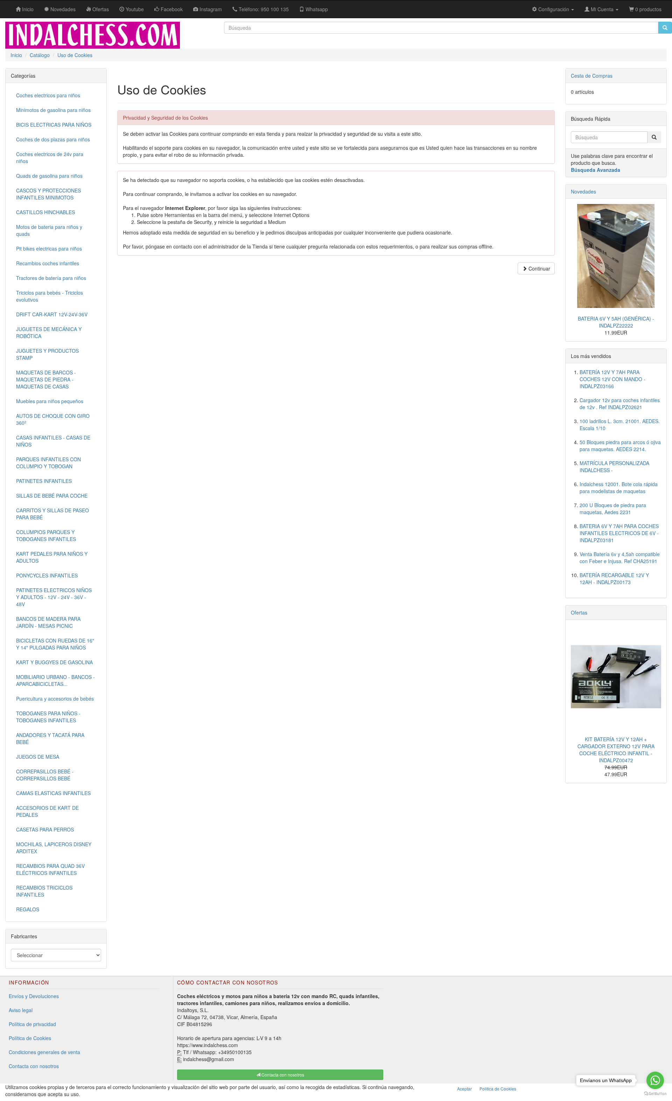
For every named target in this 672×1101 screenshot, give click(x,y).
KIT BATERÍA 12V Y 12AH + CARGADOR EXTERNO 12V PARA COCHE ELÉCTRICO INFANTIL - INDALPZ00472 (616, 750)
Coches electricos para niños (48, 95)
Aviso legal (21, 1010)
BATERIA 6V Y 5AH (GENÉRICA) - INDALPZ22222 (616, 322)
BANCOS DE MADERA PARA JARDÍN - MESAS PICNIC (48, 622)
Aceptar (464, 1089)
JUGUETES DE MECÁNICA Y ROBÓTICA (49, 332)
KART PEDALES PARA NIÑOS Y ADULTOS (52, 557)
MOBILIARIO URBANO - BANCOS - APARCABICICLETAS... (55, 680)
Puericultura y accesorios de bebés (55, 698)
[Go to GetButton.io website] (655, 1094)
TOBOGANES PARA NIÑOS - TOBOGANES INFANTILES (48, 717)
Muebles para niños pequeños (49, 401)
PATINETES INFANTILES (44, 480)
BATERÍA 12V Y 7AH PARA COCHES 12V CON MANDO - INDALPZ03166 (612, 379)
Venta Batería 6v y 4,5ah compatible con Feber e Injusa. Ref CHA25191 (620, 557)
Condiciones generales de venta (44, 1052)
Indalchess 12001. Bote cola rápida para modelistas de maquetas (619, 488)
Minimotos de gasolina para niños (53, 109)
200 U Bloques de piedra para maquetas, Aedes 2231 (613, 509)
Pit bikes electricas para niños (49, 248)
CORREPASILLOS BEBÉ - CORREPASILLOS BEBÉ (45, 775)
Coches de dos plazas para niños (53, 139)
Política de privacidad (32, 1024)
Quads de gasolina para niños (49, 175)
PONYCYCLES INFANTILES (47, 575)
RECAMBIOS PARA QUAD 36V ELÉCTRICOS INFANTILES (50, 869)
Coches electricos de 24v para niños (49, 157)
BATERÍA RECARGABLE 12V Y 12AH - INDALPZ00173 (614, 578)
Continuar (538, 268)
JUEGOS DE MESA (37, 756)
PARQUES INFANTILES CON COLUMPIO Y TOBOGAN (48, 463)
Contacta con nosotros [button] (282, 1075)
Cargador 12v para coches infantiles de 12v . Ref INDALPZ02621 (620, 404)
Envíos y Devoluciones (34, 996)
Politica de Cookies (497, 1089)
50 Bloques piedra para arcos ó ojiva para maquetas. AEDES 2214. (620, 446)
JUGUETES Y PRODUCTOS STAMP (47, 354)
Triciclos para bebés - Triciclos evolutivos (49, 296)
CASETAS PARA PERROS (45, 829)
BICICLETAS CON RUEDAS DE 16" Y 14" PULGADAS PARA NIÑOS (55, 644)
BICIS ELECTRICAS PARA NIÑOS (53, 124)
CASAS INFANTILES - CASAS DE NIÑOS (53, 441)
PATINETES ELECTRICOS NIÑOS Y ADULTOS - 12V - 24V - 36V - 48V (54, 597)
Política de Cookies (30, 1038)
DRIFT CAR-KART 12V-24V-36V (52, 314)
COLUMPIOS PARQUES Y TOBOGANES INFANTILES (46, 535)
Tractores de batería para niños (51, 277)
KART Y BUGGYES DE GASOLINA (54, 662)
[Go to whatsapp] (655, 1080)
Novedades (583, 191)
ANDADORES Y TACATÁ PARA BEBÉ (50, 738)
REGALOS (27, 909)
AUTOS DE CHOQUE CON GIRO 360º (53, 419)
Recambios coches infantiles (47, 263)
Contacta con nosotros (34, 1066)
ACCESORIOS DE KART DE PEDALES (47, 811)
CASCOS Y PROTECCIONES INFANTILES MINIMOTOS (48, 194)
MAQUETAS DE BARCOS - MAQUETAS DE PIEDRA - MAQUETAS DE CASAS (46, 379)
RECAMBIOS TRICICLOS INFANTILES (44, 891)
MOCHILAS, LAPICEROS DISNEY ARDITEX (53, 848)
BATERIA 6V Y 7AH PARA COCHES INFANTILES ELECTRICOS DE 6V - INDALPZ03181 (619, 533)
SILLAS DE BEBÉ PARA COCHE (52, 495)
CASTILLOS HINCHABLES (45, 212)
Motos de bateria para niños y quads (49, 230)
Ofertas (579, 612)
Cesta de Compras (591, 75)
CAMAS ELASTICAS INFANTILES (53, 793)
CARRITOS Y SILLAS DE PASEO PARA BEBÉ (52, 514)
